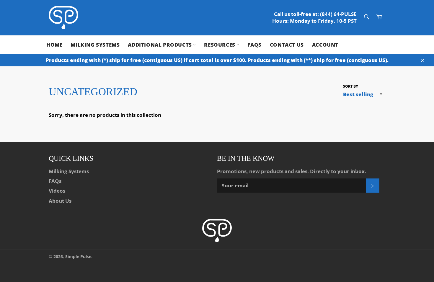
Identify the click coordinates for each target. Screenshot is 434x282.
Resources (220, 44)
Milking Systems (95, 44)
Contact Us (287, 44)
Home (54, 44)
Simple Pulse (78, 256)
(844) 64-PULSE (338, 14)
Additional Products (160, 44)
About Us (60, 200)
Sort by (350, 86)
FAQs (254, 44)
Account (325, 44)
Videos (57, 190)
